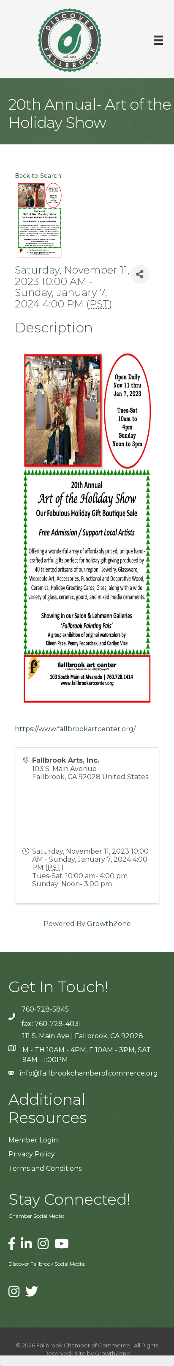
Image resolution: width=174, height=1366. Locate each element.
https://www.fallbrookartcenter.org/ (75, 729)
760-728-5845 (45, 1009)
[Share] (140, 274)
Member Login (33, 1140)
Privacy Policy (31, 1154)
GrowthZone (109, 924)
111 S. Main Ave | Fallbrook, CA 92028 (82, 1036)
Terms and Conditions (45, 1168)
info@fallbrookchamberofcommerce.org (89, 1073)
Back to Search (38, 176)
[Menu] (158, 40)
